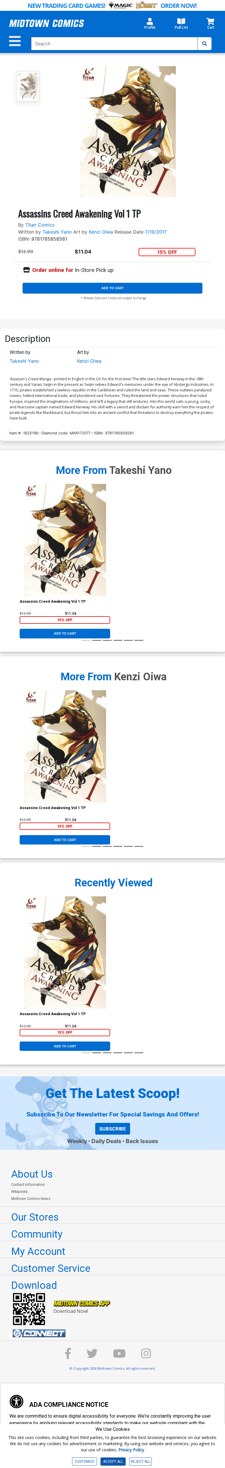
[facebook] (68, 1356)
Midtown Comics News (30, 1198)
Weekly (77, 1141)
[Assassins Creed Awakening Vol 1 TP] (65, 540)
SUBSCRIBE (112, 1129)
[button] (150, 25)
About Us (32, 1174)
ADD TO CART (112, 288)
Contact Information (28, 1184)
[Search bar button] (204, 43)
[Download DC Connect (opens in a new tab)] (115, 1333)
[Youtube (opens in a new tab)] (119, 1356)
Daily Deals (106, 1141)
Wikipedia (19, 1191)
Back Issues (142, 1141)
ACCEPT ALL (113, 1462)
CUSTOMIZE (84, 1462)
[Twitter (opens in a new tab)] (92, 1356)
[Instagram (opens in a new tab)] (146, 1356)
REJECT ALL (140, 1462)
